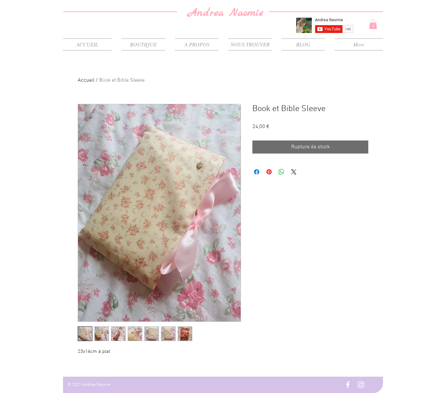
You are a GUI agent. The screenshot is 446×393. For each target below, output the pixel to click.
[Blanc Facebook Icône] (347, 384)
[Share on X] (294, 172)
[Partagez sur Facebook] (257, 172)
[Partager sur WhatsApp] (281, 172)
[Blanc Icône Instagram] (361, 384)
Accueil (86, 80)
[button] (373, 24)
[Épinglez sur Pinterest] (269, 172)
